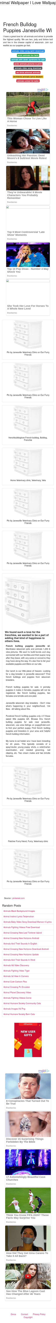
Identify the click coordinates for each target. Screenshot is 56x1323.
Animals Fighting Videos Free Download (21, 927)
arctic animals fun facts (28, 55)
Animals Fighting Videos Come (17, 997)
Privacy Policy (39, 1314)
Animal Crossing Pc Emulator (16, 986)
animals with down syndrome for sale (28, 59)
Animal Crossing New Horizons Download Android (26, 948)
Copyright (28, 1317)
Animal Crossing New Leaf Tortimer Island (22, 932)
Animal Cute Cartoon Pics (15, 981)
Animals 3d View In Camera (16, 976)
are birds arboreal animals (28, 72)
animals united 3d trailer (28, 81)
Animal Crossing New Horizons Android (21, 938)
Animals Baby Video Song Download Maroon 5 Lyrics (27, 921)
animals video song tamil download (28, 51)
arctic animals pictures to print (28, 63)
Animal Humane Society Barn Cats (19, 1014)
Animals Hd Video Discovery (16, 965)
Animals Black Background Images (19, 910)
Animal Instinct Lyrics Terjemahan (18, 916)
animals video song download (28, 68)
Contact (24, 1314)
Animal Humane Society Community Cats (22, 1003)
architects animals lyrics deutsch (28, 76)
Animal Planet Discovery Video (17, 992)
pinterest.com (18, 898)
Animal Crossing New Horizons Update (21, 954)
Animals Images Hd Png (14, 1008)
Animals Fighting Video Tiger (16, 970)
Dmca (13, 1314)
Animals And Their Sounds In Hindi (19, 959)
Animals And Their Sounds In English (20, 943)
